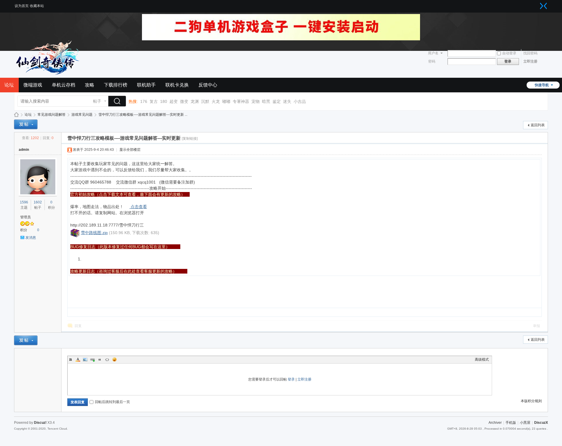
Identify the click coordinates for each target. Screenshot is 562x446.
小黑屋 (525, 423)
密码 (431, 61)
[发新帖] (25, 124)
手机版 (511, 423)
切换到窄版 (543, 5)
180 (163, 101)
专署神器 (241, 101)
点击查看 (139, 206)
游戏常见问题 (81, 115)
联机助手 (146, 84)
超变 (173, 101)
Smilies (114, 359)
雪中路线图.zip (94, 232)
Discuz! (40, 423)
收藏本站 (37, 6)
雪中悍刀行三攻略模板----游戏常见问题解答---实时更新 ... (142, 115)
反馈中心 (207, 84)
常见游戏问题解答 (51, 115)
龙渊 (195, 101)
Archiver (495, 423)
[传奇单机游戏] (49, 74)
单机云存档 (63, 84)
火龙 (216, 101)
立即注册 (530, 61)
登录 (291, 379)
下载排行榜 (115, 84)
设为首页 (22, 6)
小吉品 (300, 101)
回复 (78, 326)
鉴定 (277, 101)
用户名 (433, 53)
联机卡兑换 (177, 84)
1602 (38, 202)
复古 (154, 101)
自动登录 (509, 53)
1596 (24, 202)
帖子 (97, 101)
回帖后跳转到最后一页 (112, 402)
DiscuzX (541, 423)
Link (92, 359)
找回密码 (530, 53)
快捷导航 (542, 85)
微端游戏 (32, 84)
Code (107, 359)
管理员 (25, 217)
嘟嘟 (226, 101)
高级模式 (482, 359)
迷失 (287, 101)
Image (85, 359)
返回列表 (538, 125)
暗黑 (266, 101)
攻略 (89, 84)
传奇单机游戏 (16, 114)
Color (78, 359)
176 (143, 101)
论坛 (28, 115)
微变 (184, 101)
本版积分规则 (531, 401)
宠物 (255, 101)
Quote (100, 359)
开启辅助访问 (537, 4)
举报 (536, 326)
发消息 (30, 238)
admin (24, 150)
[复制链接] (190, 138)
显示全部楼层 (129, 150)
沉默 (205, 101)
